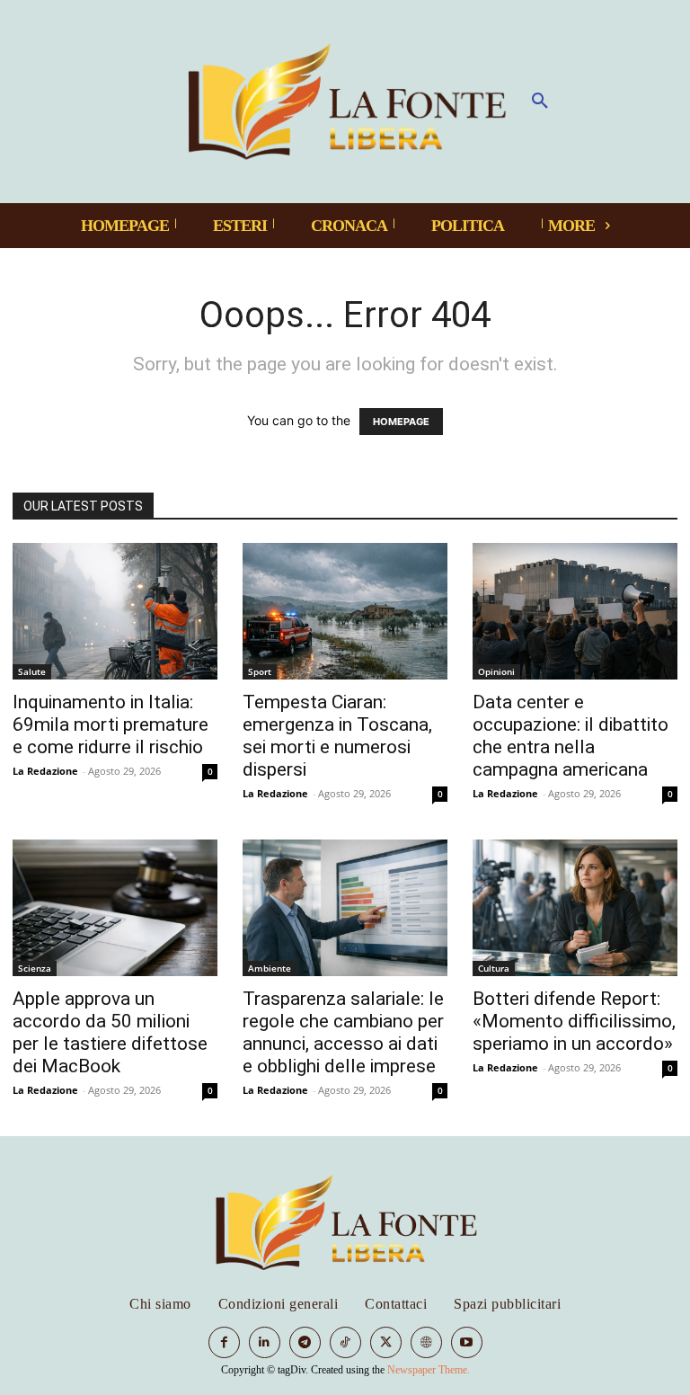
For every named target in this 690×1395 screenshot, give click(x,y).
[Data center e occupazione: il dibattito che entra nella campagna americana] (575, 611)
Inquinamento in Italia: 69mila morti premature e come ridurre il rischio (110, 724)
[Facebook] (224, 1342)
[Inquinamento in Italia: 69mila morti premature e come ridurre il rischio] (115, 611)
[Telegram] (305, 1342)
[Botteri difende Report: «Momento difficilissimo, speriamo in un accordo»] (575, 908)
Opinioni (496, 671)
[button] (540, 101)
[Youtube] (466, 1342)
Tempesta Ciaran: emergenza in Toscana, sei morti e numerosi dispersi (337, 735)
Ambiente (269, 968)
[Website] (426, 1342)
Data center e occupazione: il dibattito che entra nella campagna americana (570, 735)
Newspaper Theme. (428, 1370)
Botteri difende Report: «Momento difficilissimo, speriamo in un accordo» (574, 1021)
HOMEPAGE (401, 421)
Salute (32, 671)
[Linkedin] (264, 1342)
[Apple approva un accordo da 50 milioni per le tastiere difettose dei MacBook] (115, 908)
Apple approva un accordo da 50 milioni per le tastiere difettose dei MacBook (110, 1032)
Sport (259, 671)
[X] (386, 1342)
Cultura (493, 968)
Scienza (34, 968)
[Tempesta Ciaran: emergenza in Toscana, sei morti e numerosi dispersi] (345, 611)
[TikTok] (345, 1342)
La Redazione (45, 770)
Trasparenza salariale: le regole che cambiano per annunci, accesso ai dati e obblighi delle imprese (343, 1032)
